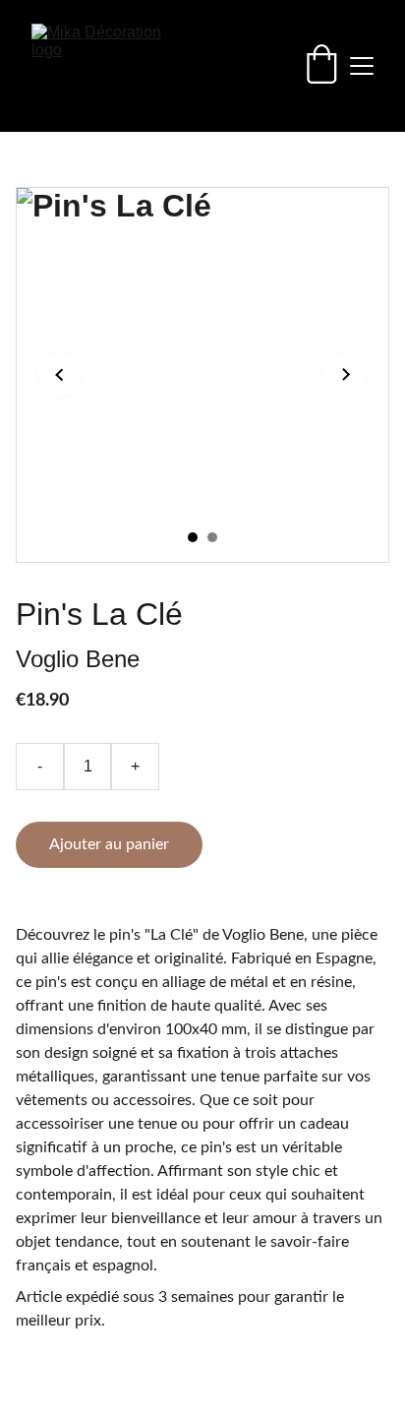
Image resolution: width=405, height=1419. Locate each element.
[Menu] (362, 66)
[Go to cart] (321, 66)
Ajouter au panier (109, 844)
